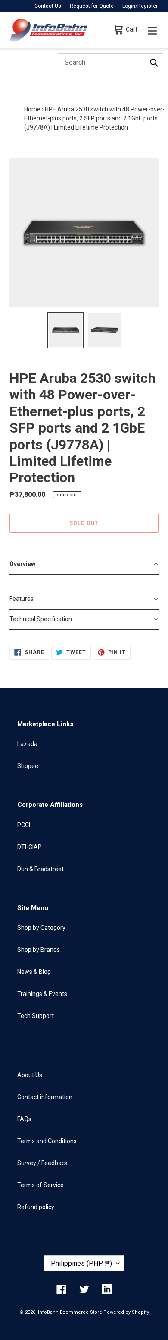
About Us (29, 1074)
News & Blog (34, 971)
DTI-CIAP (29, 847)
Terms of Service (40, 1185)
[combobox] (110, 62)
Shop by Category (41, 927)
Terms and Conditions (47, 1141)
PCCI (23, 825)
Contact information (44, 1096)
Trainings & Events (42, 993)
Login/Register (140, 6)
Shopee (27, 765)
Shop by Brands (38, 949)
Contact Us (47, 6)
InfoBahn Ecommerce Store (70, 1312)
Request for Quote (92, 6)
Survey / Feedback (42, 1163)
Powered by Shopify (126, 1312)
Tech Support (35, 1015)
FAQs (24, 1119)
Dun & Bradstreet (40, 869)
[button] (84, 564)
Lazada (27, 743)
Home (32, 109)
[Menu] (152, 30)
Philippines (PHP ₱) (81, 1263)
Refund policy (35, 1207)
